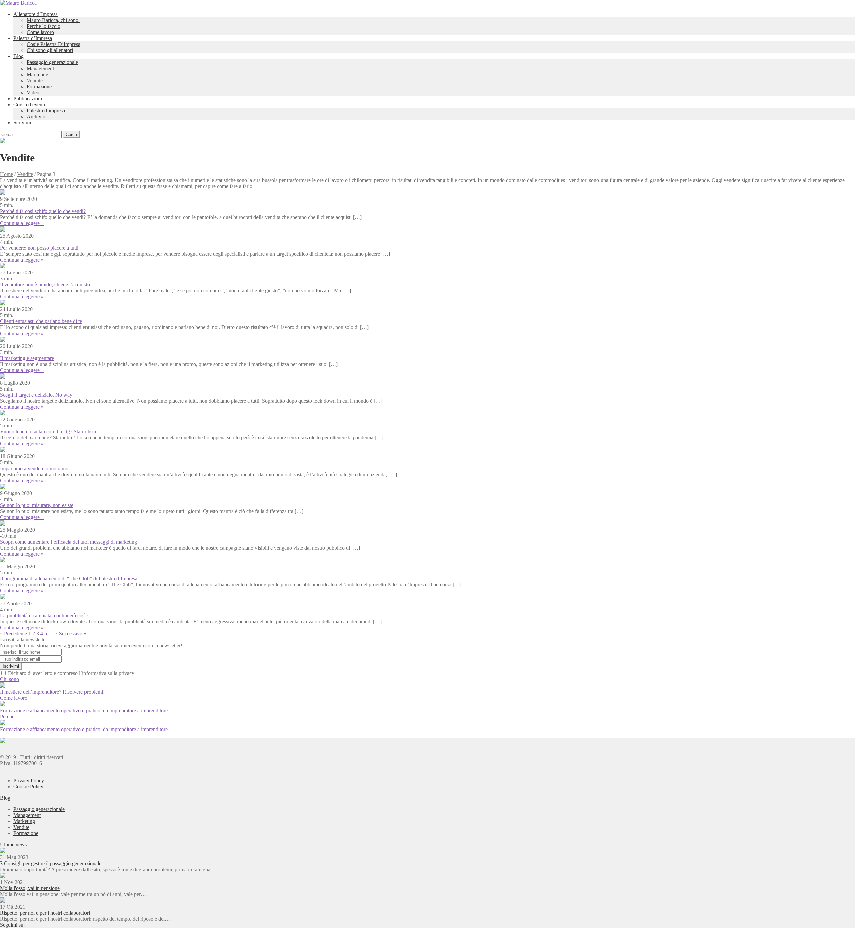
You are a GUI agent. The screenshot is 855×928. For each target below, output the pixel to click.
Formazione (39, 86)
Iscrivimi (11, 666)
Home (6, 174)
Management (40, 68)
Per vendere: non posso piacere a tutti (39, 248)
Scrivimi (22, 122)
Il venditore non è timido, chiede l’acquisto (45, 284)
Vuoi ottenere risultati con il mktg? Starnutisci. (48, 431)
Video (33, 92)
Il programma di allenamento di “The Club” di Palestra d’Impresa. (69, 578)
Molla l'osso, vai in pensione (30, 888)
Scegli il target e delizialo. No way (36, 395)
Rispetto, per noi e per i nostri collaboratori (45, 913)
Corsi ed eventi (29, 104)
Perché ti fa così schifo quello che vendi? (43, 211)
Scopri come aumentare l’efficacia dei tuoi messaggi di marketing (68, 542)
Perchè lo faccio (43, 26)
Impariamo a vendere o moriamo (34, 468)
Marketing (37, 74)
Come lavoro (40, 32)
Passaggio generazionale (52, 62)
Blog (18, 56)
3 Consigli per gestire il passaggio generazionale (50, 863)
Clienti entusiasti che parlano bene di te (41, 321)
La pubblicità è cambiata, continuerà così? (44, 615)
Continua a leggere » (22, 223)
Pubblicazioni (27, 98)
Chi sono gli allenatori (50, 50)
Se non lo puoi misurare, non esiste (36, 505)
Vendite (35, 80)
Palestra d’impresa (46, 110)
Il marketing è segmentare (27, 358)
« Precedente (13, 633)
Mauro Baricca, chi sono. (53, 20)
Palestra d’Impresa (32, 38)
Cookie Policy (28, 786)
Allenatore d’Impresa (35, 14)
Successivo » (73, 633)
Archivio (36, 116)
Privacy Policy (28, 780)
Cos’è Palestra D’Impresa (53, 44)
